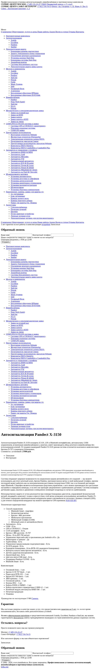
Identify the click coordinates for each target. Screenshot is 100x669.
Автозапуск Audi (18, 154)
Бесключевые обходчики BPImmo (25, 93)
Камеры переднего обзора (21, 201)
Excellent (14, 42)
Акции (52, 32)
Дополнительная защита (16, 49)
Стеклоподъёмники (19, 207)
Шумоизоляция (17, 187)
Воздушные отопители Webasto (24, 135)
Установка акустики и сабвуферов (25, 179)
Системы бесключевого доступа (24, 64)
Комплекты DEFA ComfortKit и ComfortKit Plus (30, 148)
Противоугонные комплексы (18, 36)
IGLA (13, 106)
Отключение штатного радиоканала (26, 56)
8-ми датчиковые (18, 196)
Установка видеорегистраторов (24, 185)
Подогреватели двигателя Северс (25, 141)
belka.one (4, 667)
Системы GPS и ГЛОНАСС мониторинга (28, 126)
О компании (6, 32)
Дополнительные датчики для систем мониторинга (32, 218)
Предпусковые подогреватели (18, 132)
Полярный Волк (17, 89)
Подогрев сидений (18, 209)
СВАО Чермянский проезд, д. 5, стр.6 (56, 4)
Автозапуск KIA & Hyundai (22, 163)
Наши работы (43, 32)
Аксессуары (11, 205)
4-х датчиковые (17, 194)
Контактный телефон (42, 235)
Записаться (55, 224)
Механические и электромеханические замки (25, 111)
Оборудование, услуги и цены (24, 32)
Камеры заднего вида (20, 198)
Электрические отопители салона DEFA (27, 139)
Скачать (35, 598)
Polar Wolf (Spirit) (18, 102)
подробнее (46, 224)
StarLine (14, 78)
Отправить (6, 242)
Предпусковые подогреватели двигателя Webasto (31, 143)
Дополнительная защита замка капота (26, 67)
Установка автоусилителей (22, 181)
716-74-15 (44, 6)
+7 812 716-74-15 (23, 634)
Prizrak (13, 80)
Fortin (13, 82)
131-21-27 (34, 4)
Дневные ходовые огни (20, 216)
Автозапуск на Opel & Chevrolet (24, 172)
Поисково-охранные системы (23, 128)
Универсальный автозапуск (22, 161)
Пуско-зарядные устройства (22, 214)
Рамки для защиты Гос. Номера (24, 203)
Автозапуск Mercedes (19, 157)
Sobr (12, 86)
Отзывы (71, 32)
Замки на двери (17, 122)
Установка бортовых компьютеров (25, 190)
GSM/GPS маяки (18, 130)
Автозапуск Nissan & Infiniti (22, 168)
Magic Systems (16, 84)
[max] (56, 27)
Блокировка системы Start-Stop (23, 60)
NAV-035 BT (71, 500)
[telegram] (19, 27)
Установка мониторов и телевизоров (26, 183)
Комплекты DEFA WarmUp (22, 146)
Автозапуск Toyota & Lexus (22, 165)
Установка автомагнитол (21, 176)
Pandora (14, 45)
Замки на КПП (17, 115)
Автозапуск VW (17, 159)
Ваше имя (5, 235)
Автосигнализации (14, 38)
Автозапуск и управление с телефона (21, 150)
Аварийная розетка (19, 62)
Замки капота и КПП (19, 119)
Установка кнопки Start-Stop (22, 58)
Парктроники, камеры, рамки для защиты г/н (25, 192)
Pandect (14, 100)
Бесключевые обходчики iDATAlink (25, 95)
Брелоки (14, 212)
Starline (14, 47)
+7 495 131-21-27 (15, 632)
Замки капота (16, 117)
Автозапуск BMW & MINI (22, 152)
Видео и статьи (61, 32)
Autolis (13, 40)
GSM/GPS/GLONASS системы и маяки (22, 124)
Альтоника (15, 91)
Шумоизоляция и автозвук (17, 174)
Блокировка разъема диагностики (25, 51)
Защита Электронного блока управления (28, 53)
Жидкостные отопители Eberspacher (26, 137)
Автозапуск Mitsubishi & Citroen (24, 170)
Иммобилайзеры (13, 97)
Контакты (79, 32)
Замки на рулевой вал (20, 113)
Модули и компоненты (15, 69)
